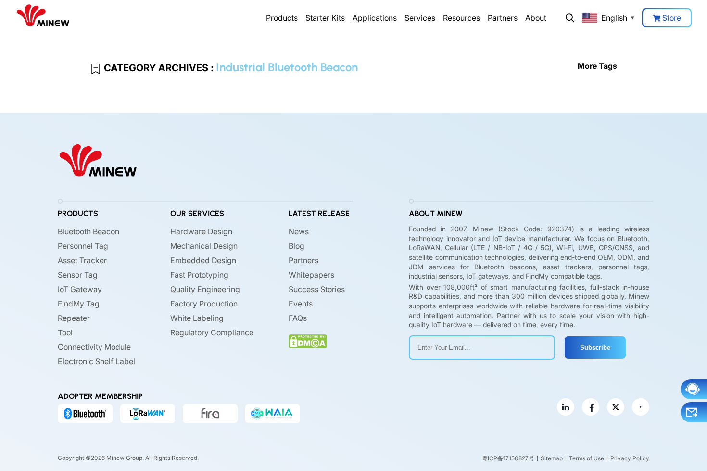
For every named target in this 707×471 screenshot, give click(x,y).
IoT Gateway (80, 289)
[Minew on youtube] (640, 407)
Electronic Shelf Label (96, 361)
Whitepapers (311, 275)
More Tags (597, 66)
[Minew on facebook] (590, 407)
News (299, 231)
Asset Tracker (82, 260)
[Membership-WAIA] (272, 413)
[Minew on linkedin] (565, 407)
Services (419, 18)
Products (282, 18)
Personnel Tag (83, 246)
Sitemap (552, 458)
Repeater (74, 318)
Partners (503, 18)
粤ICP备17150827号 (508, 458)
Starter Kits (325, 18)
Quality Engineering (205, 289)
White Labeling (197, 318)
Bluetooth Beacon (88, 231)
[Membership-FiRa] (210, 413)
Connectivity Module (94, 347)
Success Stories (317, 289)
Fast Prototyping (199, 275)
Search (570, 17)
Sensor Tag (78, 275)
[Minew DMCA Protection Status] (308, 341)
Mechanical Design (204, 246)
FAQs (298, 318)
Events (301, 303)
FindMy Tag (79, 303)
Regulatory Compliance (211, 332)
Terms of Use (586, 458)
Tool (65, 332)
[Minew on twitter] (615, 407)
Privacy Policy (629, 458)
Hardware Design (201, 231)
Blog (296, 246)
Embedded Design (203, 260)
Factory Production (204, 303)
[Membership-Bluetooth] (85, 413)
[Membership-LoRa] (147, 413)
